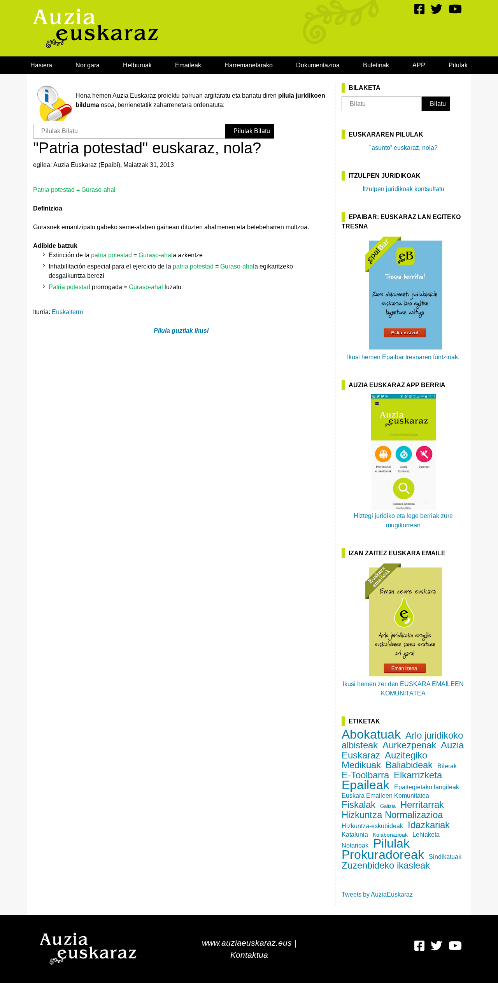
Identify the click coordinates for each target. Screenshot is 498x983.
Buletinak (376, 65)
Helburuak (137, 65)
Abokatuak (371, 734)
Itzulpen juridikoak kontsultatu (403, 189)
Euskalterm (67, 312)
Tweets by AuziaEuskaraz (377, 894)
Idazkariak (429, 825)
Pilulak (458, 65)
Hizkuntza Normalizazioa (392, 814)
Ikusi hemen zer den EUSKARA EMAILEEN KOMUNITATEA (403, 689)
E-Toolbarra (365, 775)
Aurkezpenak (409, 745)
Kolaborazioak (390, 835)
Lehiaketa (426, 834)
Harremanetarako (248, 65)
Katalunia (355, 834)
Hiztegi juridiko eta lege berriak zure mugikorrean (403, 520)
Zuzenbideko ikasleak (386, 865)
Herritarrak (422, 804)
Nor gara (87, 65)
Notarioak (355, 845)
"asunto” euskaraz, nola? (403, 147)
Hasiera (41, 65)
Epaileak (365, 785)
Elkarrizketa (418, 775)
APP (418, 65)
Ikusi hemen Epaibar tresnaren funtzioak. (403, 357)
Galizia (388, 806)
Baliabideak (409, 765)
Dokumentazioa (318, 65)
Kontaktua (249, 954)
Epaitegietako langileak (426, 787)
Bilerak (447, 766)
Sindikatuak (445, 856)
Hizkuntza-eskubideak (372, 826)
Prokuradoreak (383, 855)
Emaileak (188, 65)
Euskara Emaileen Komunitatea (385, 795)
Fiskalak (358, 804)
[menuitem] (41, 65)
